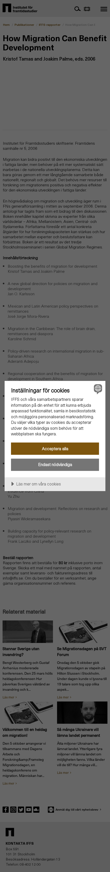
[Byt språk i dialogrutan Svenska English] (97, 389)
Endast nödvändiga (55, 464)
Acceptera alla (55, 448)
